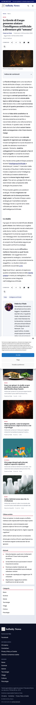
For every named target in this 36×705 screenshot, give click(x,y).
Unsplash (20, 68)
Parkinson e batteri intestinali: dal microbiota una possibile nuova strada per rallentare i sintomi (19, 569)
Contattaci (5, 648)
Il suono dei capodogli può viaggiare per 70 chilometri (19, 576)
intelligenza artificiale (15, 297)
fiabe (5, 297)
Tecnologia (6, 602)
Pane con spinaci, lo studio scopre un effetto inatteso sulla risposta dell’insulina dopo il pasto (17, 387)
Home (4, 13)
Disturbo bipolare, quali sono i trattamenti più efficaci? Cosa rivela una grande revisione (19, 556)
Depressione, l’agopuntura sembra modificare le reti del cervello (16, 581)
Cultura (5, 609)
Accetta (18, 355)
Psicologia (6, 612)
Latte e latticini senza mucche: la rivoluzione (16, 500)
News (4, 17)
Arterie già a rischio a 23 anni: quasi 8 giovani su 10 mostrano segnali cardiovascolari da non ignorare (18, 541)
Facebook (4, 637)
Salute (5, 599)
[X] (20, 42)
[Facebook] (16, 42)
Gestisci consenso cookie (10, 655)
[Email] (28, 42)
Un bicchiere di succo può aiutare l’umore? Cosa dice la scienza (19, 563)
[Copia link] (4, 46)
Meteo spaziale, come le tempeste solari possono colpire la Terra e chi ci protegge (17, 425)
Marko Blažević (12, 68)
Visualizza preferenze (18, 364)
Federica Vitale (7, 33)
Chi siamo (4, 645)
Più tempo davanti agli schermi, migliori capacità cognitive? (16, 463)
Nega (18, 360)
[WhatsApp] (24, 42)
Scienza (6, 460)
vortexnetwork (16, 702)
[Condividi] (12, 42)
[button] (33, 339)
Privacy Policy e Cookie (9, 651)
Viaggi (5, 606)
